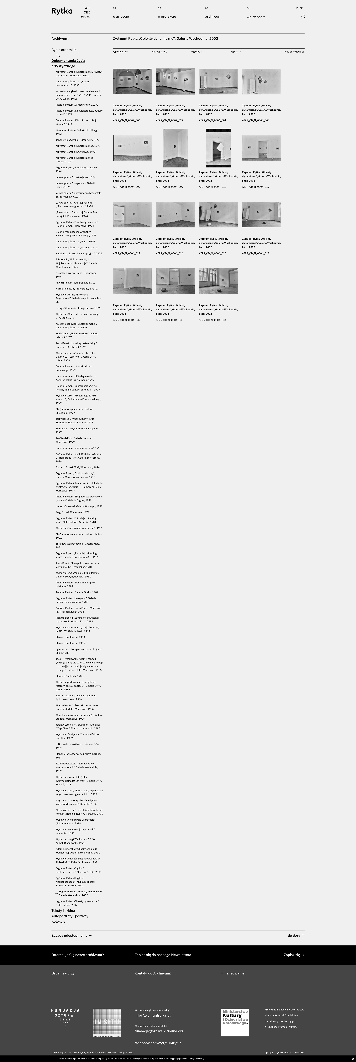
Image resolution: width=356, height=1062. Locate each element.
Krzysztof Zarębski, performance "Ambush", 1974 (74, 160)
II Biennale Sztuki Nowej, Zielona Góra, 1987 (78, 746)
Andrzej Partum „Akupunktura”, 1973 (77, 105)
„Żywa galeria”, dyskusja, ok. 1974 (76, 177)
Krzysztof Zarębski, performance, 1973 (78, 146)
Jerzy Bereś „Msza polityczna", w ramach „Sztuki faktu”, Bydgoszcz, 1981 (79, 565)
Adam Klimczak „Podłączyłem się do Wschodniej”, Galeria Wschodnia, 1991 (78, 851)
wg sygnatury (160, 51)
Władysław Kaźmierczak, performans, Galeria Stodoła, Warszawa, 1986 (77, 707)
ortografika (298, 1052)
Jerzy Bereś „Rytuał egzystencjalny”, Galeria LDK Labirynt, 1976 (76, 345)
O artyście (121, 16)
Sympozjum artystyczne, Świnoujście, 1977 (77, 430)
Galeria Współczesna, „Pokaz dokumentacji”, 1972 (72, 83)
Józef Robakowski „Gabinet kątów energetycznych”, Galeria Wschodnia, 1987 (77, 768)
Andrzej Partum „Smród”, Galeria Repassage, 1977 (75, 368)
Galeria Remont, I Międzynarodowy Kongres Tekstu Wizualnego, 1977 (76, 378)
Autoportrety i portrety (69, 916)
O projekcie (167, 16)
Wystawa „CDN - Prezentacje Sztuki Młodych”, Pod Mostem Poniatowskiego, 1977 (78, 400)
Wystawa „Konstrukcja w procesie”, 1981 (79, 528)
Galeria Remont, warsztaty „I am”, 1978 (78, 448)
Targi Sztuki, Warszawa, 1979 (72, 512)
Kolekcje (58, 922)
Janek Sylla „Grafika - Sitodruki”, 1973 (78, 140)
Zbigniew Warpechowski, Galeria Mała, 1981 (78, 546)
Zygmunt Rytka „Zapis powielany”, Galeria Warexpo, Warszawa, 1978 (75, 475)
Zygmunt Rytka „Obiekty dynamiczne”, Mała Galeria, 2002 (77, 903)
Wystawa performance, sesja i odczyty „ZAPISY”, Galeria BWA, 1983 (77, 629)
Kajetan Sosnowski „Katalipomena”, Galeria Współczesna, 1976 (76, 326)
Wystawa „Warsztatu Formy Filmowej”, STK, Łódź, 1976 (78, 316)
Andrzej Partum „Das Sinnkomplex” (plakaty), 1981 (76, 584)
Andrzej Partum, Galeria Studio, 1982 (77, 592)
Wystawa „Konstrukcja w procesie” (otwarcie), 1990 (76, 831)
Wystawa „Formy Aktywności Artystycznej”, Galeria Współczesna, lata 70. (79, 299)
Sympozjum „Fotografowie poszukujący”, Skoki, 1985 (79, 651)
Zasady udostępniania (71, 936)
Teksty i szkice (63, 911)
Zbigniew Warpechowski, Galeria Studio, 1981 (79, 536)
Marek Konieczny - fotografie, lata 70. (77, 289)
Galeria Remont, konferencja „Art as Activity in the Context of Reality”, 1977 (78, 388)
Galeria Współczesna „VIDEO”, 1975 (76, 247)
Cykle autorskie (64, 50)
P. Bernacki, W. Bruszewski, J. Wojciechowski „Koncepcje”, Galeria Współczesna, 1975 (76, 263)
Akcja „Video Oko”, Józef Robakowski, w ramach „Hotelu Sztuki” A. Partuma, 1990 (79, 812)
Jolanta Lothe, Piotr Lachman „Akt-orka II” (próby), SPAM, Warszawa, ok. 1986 (78, 727)
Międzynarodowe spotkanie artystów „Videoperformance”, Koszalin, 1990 (76, 802)
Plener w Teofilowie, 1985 (70, 643)
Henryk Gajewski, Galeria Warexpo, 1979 (79, 506)
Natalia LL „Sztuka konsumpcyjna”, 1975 (79, 253)
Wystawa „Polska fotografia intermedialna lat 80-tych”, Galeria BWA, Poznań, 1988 (79, 781)
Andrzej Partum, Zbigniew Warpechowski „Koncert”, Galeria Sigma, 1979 (79, 499)
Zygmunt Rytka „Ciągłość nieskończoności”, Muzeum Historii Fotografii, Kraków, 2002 (75, 882)
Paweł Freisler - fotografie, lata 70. (75, 283)
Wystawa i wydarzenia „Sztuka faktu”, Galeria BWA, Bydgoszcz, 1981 (77, 575)
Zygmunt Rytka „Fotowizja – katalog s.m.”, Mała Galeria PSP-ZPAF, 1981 (76, 520)
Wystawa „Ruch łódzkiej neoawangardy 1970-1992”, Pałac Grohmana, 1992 (78, 861)
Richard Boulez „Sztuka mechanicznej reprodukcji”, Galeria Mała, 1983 (77, 620)
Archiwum (213, 16)
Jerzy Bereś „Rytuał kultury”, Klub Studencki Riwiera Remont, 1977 (75, 421)
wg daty (196, 51)
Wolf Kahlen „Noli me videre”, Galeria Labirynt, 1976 (77, 335)
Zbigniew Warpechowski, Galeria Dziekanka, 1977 (74, 411)
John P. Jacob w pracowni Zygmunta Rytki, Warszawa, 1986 (76, 697)
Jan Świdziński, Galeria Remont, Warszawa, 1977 (74, 440)
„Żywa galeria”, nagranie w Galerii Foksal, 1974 (75, 185)
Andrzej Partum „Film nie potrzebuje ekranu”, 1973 (76, 122)
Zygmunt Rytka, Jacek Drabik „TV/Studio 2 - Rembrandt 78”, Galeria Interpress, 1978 (79, 458)
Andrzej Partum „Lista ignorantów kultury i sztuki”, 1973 (79, 113)
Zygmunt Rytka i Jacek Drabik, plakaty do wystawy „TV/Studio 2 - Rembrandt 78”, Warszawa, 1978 (79, 487)
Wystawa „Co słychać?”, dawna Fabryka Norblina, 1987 (78, 736)
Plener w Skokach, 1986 (69, 676)
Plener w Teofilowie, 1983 (70, 637)
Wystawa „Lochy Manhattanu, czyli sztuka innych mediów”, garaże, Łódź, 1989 (79, 792)
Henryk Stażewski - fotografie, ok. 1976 (78, 308)
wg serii (235, 51)
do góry (296, 936)
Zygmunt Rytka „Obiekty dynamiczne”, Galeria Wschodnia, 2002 (81, 893)
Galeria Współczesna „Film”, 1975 (75, 241)
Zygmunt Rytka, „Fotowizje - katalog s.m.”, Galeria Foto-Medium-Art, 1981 (77, 555)
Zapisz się (294, 955)
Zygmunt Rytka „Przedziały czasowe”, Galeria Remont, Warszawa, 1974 (77, 224)
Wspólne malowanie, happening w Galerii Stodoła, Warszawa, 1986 (79, 717)
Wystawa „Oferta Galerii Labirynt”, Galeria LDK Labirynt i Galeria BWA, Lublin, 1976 (76, 357)
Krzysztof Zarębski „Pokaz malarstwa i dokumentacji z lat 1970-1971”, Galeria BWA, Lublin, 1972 (78, 95)
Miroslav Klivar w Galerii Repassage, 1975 (76, 275)
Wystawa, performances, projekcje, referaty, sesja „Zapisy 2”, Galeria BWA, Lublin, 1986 (78, 686)
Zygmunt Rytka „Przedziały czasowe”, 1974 (77, 169)
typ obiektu (119, 51)
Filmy (55, 55)
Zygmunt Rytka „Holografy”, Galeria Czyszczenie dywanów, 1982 (76, 600)
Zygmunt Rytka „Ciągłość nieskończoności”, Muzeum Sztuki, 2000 (79, 870)
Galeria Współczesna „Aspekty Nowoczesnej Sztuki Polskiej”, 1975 (76, 234)
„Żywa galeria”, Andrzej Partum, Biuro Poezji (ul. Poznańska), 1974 (77, 214)
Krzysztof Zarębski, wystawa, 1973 (76, 152)
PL (297, 8)
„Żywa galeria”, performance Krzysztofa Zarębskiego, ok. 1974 (78, 195)
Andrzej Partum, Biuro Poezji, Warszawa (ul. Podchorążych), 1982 (78, 610)
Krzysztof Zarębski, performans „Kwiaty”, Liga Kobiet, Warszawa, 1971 (79, 74)
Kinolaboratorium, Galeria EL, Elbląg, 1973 (77, 132)
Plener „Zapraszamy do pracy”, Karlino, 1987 (78, 756)
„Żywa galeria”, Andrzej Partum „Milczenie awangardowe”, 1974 (74, 205)
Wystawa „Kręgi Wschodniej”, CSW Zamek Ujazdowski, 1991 (75, 841)
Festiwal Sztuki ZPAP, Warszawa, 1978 (78, 467)
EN (303, 8)
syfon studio (282, 1052)
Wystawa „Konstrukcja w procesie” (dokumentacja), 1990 (76, 822)
